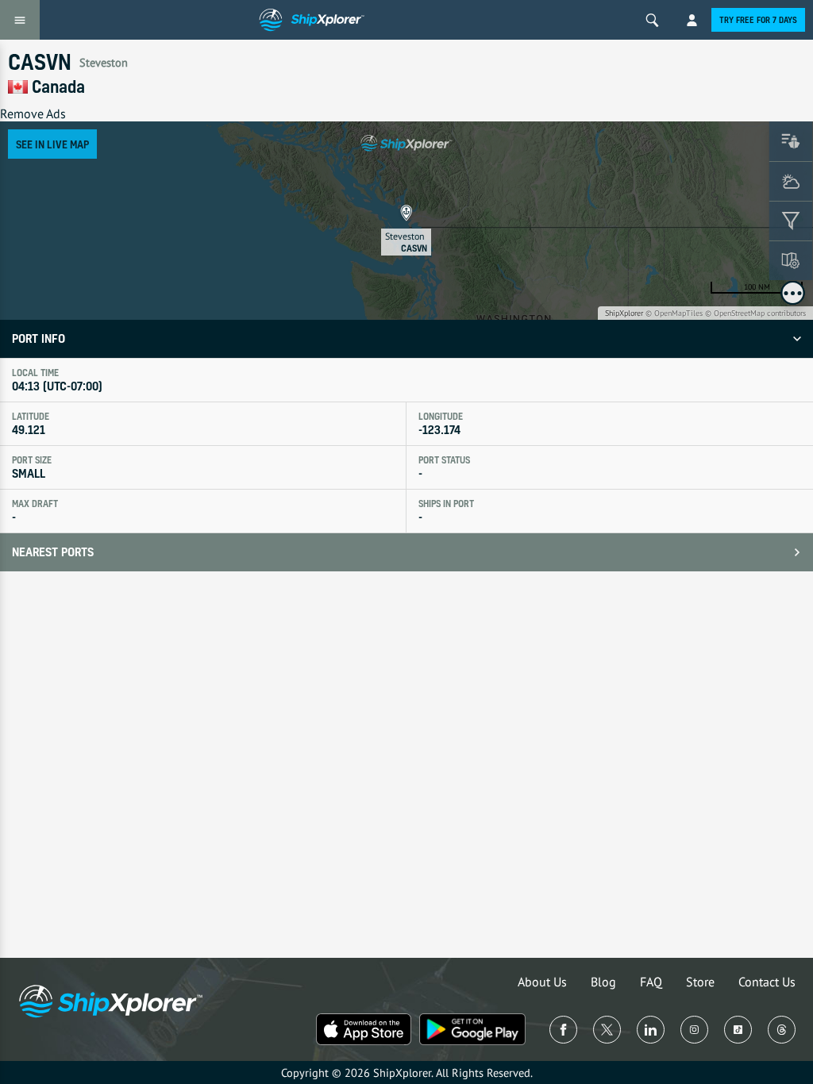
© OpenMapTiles (674, 313)
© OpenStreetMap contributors (755, 313)
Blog (603, 982)
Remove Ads (33, 113)
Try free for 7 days (758, 19)
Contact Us (767, 982)
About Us (542, 982)
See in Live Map (52, 144)
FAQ (651, 982)
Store (700, 982)
